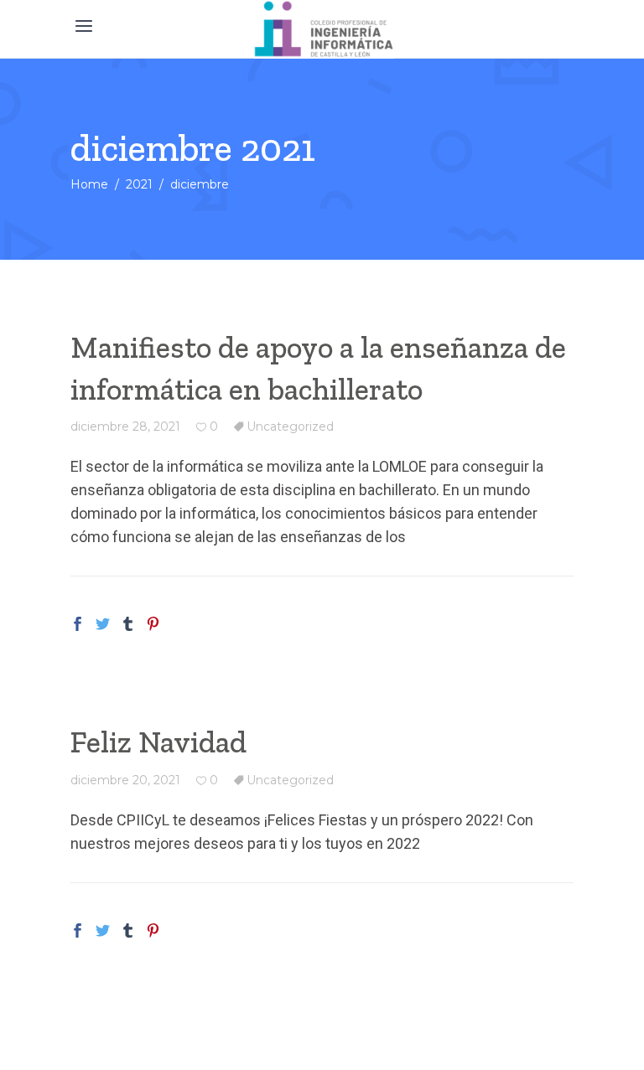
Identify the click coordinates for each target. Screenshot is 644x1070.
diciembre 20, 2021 (125, 780)
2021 (139, 184)
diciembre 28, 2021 (125, 426)
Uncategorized (290, 426)
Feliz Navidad (158, 742)
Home (89, 184)
